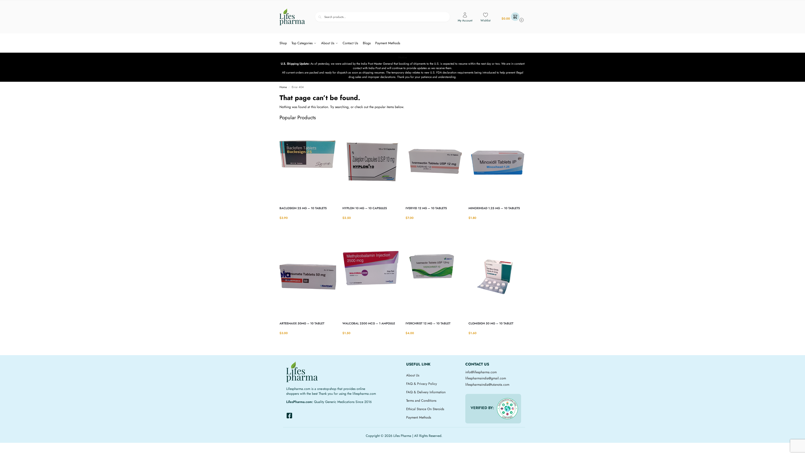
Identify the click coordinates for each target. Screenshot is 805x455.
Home (283, 87)
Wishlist (485, 20)
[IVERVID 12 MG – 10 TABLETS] (434, 164)
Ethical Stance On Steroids (425, 409)
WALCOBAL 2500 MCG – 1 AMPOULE (368, 323)
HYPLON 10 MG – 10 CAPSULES (364, 208)
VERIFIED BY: (482, 408)
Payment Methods (418, 417)
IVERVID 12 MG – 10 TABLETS (426, 208)
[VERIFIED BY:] (507, 408)
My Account (465, 20)
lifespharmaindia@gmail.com (485, 378)
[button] (512, 17)
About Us (412, 375)
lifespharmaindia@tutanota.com (487, 384)
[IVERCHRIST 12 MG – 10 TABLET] (434, 279)
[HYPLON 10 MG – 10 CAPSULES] (370, 164)
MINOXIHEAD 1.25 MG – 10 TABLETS (494, 208)
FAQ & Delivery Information (426, 392)
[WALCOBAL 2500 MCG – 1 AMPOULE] (370, 279)
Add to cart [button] (308, 226)
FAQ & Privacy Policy (421, 383)
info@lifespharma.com (481, 372)
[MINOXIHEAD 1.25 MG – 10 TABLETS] (496, 164)
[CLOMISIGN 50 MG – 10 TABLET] (496, 279)
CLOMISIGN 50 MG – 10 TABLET (490, 323)
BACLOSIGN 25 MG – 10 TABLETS (303, 208)
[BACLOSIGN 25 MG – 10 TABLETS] (307, 164)
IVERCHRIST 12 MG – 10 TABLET (428, 323)
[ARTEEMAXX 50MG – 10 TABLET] (307, 279)
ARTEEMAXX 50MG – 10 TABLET (301, 323)
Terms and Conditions (421, 400)
